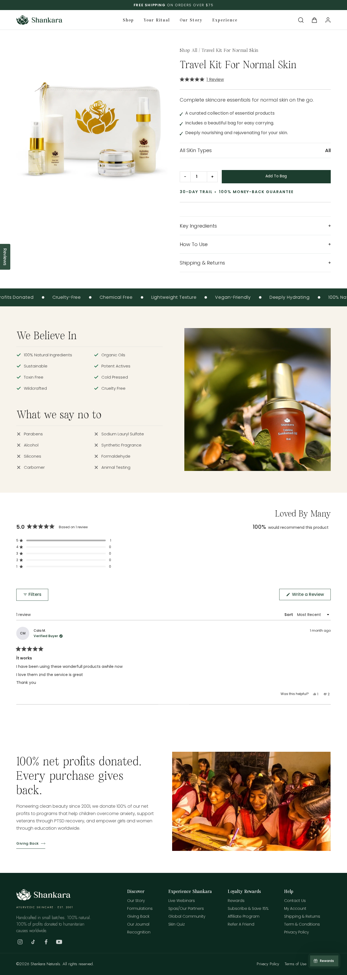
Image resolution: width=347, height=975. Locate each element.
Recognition (138, 932)
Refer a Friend (241, 924)
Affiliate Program (243, 916)
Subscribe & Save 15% (248, 908)
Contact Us (295, 900)
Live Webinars (181, 900)
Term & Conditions (302, 924)
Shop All (188, 50)
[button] (301, 20)
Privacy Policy (296, 932)
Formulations (140, 908)
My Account (295, 908)
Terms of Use (295, 964)
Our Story (136, 900)
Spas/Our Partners (186, 908)
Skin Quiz (176, 924)
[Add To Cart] (276, 176)
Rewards (236, 900)
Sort (289, 614)
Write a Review (311, 595)
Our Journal (138, 924)
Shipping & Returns (302, 916)
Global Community (186, 916)
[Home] (43, 899)
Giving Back (27, 843)
